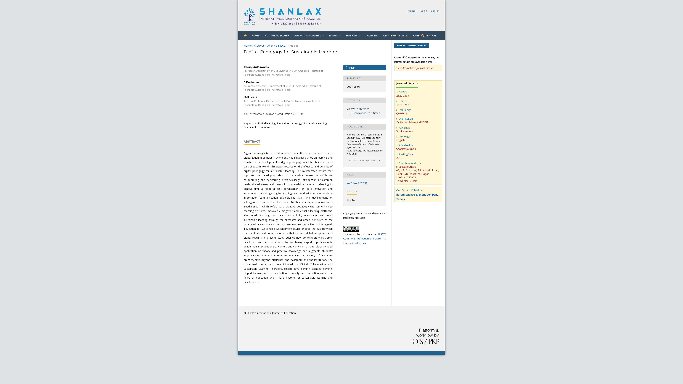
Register (411, 10)
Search (430, 35)
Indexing (372, 35)
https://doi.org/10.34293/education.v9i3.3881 (277, 114)
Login (423, 10)
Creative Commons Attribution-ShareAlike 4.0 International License (364, 238)
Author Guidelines (308, 35)
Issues (334, 35)
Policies (352, 35)
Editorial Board (277, 35)
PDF (352, 67)
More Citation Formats (362, 160)
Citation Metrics (395, 35)
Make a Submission (411, 45)
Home (256, 35)
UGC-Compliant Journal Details (415, 68)
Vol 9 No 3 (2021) (277, 45)
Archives (259, 45)
